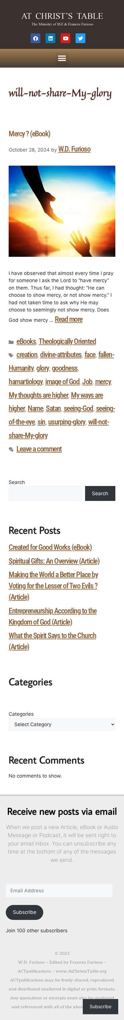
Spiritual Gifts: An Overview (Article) (54, 561)
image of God (62, 381)
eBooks (26, 341)
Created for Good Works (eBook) (50, 547)
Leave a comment (39, 449)
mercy (103, 381)
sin (41, 422)
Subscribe (24, 912)
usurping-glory (66, 422)
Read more (68, 319)
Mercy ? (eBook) (29, 133)
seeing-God (78, 408)
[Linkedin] (50, 38)
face (89, 354)
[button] (62, 58)
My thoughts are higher (38, 395)
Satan (53, 408)
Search (17, 482)
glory (42, 368)
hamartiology (25, 381)
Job (87, 381)
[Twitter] (80, 38)
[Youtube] (65, 38)
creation (26, 354)
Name (35, 408)
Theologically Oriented (67, 341)
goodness (65, 368)
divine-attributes (61, 354)
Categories (21, 714)
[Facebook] (35, 38)
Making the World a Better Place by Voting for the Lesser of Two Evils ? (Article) (53, 585)
